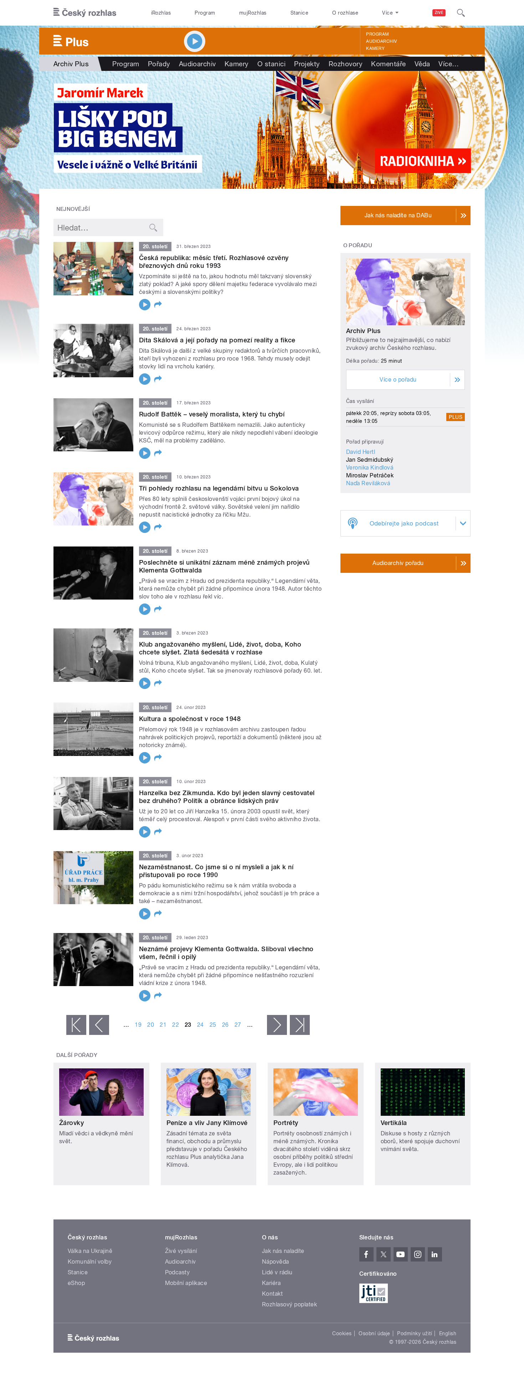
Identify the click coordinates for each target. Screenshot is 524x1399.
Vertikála (394, 1122)
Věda (422, 64)
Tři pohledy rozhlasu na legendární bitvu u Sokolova (219, 488)
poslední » (300, 1025)
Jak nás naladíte (283, 1251)
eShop (76, 1283)
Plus (455, 417)
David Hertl (360, 452)
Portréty (285, 1122)
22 (175, 1024)
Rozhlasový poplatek (289, 1304)
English (447, 1333)
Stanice (299, 13)
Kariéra (271, 1283)
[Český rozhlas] (84, 13)
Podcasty (177, 1272)
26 (225, 1024)
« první (76, 1025)
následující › (277, 1025)
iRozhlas (161, 13)
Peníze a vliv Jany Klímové (207, 1122)
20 (150, 1024)
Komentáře (388, 64)
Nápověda (275, 1261)
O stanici (271, 64)
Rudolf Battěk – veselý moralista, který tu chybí (211, 414)
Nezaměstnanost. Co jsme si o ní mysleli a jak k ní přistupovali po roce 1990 (216, 871)
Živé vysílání (181, 1251)
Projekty (307, 64)
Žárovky (71, 1122)
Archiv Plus (363, 331)
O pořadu (358, 245)
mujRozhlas (253, 13)
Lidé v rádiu (277, 1272)
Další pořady (77, 1055)
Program (205, 13)
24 (200, 1024)
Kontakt (272, 1293)
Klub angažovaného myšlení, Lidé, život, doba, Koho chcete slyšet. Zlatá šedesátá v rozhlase (220, 648)
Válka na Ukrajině (90, 1251)
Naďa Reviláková (368, 483)
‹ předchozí (99, 1025)
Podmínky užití (414, 1333)
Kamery (375, 48)
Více (448, 64)
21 (163, 1024)
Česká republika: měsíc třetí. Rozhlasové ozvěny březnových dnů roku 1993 (214, 261)
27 (238, 1024)
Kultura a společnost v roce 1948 (190, 718)
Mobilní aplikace (186, 1283)
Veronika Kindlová (369, 467)
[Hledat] (461, 13)
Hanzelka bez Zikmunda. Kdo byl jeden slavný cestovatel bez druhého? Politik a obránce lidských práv (227, 796)
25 (213, 1024)
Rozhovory (346, 64)
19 (138, 1024)
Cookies (341, 1333)
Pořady (159, 64)
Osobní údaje (374, 1333)
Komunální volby (90, 1261)
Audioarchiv (381, 41)
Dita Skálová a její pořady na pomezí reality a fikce (217, 340)
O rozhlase (345, 13)
